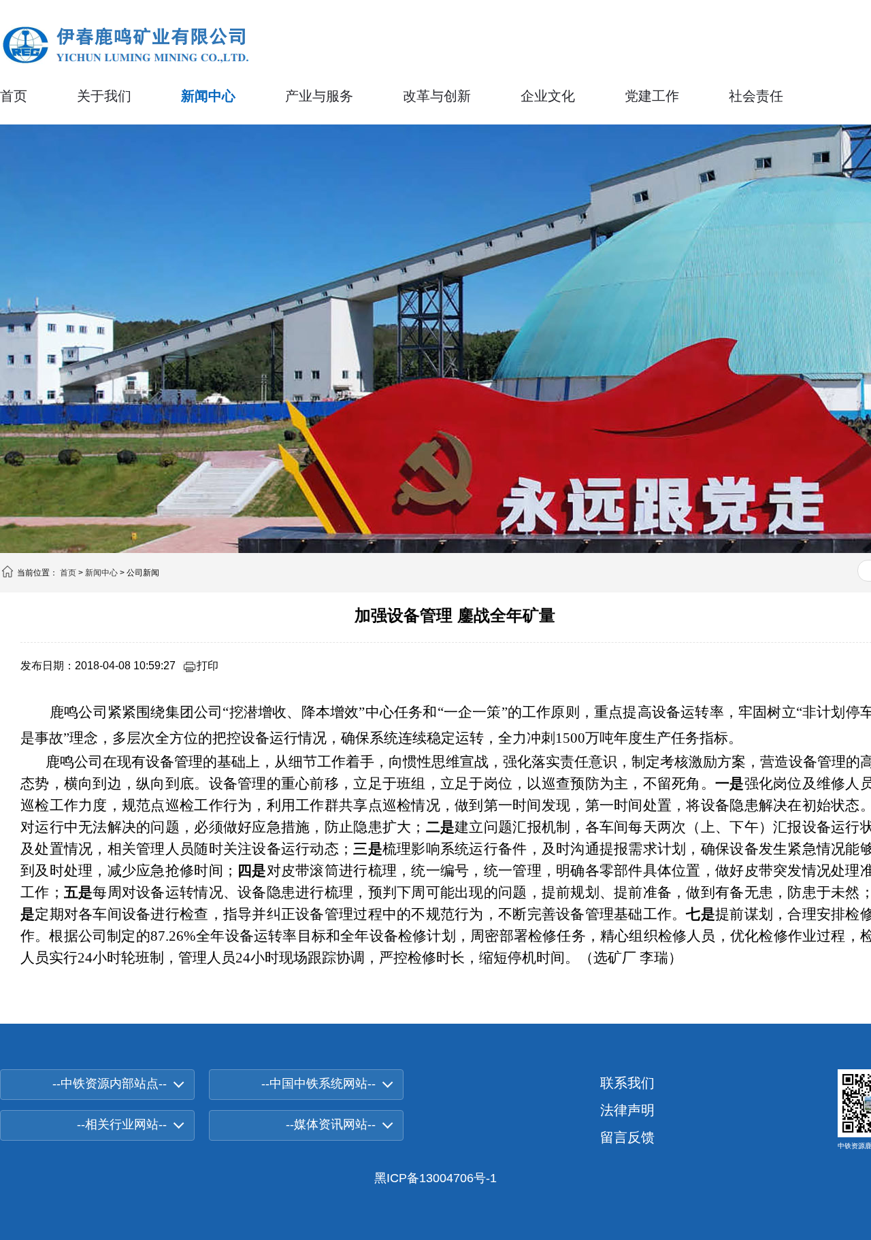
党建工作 (652, 95)
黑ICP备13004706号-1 (435, 1178)
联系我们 (627, 1082)
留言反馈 (627, 1137)
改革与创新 (437, 95)
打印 (207, 665)
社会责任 (756, 95)
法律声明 (627, 1110)
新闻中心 (208, 95)
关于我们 (104, 95)
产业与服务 (319, 95)
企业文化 (548, 95)
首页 (13, 95)
